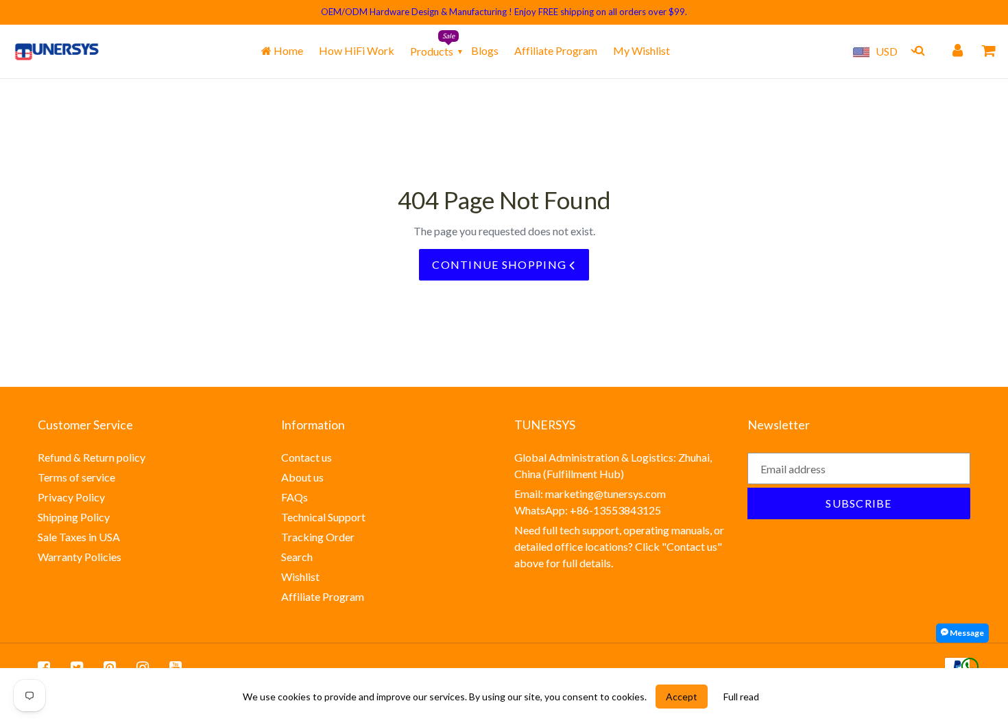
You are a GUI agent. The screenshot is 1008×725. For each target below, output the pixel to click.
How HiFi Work (356, 50)
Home (287, 50)
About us (302, 477)
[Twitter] (77, 666)
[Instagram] (142, 666)
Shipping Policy (74, 516)
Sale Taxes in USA (79, 536)
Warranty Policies (79, 556)
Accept (681, 696)
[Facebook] (44, 666)
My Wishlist (641, 50)
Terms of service (76, 477)
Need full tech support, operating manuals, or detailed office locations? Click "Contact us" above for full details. (619, 546)
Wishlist (300, 576)
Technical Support (323, 516)
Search (297, 556)
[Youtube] (175, 666)
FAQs (294, 496)
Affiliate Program (555, 50)
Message (966, 633)
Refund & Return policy (91, 457)
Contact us (306, 457)
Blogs (485, 50)
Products (431, 51)
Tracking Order (318, 536)
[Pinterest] (110, 666)
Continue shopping (500, 264)
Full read (741, 696)
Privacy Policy (71, 496)
